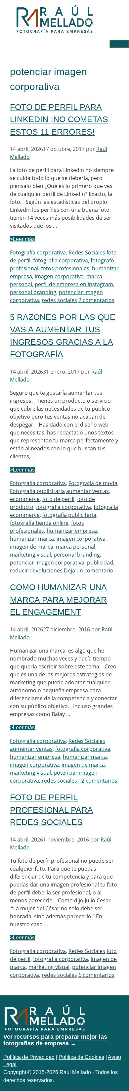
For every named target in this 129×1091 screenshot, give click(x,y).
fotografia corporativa (60, 260)
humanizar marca (32, 538)
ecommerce (25, 499)
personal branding (33, 292)
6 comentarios (96, 974)
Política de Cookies (81, 1057)
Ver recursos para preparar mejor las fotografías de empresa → (55, 1040)
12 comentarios (97, 780)
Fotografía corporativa (38, 252)
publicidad (100, 562)
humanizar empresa (72, 530)
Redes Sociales (86, 252)
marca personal (75, 546)
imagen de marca (31, 546)
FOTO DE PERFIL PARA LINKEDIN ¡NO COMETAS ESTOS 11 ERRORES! (59, 119)
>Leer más (22, 239)
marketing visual (30, 554)
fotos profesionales (65, 268)
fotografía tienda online (39, 522)
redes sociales (59, 300)
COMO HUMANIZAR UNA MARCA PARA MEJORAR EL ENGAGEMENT (58, 599)
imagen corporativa (59, 276)
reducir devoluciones (36, 570)
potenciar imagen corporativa (47, 562)
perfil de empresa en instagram (74, 284)
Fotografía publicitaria (37, 491)
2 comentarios (96, 300)
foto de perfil (58, 499)
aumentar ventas (87, 491)
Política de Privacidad (29, 1057)
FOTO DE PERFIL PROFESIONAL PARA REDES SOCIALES (51, 810)
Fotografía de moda (92, 483)
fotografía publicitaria (69, 515)
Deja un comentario (88, 570)
